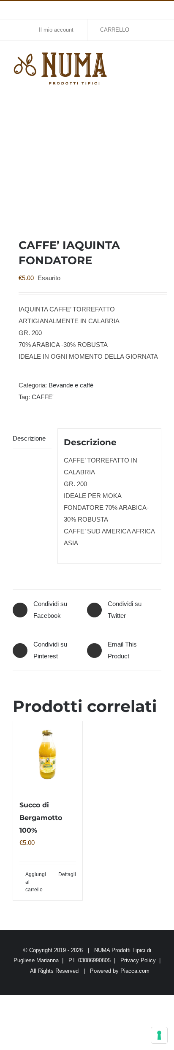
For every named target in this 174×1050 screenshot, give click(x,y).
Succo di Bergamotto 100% (40, 817)
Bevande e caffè (71, 385)
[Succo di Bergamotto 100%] (47, 755)
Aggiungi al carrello (35, 882)
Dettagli (67, 874)
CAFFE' (43, 397)
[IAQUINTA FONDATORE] (87, 166)
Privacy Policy (138, 960)
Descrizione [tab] (29, 438)
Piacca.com (135, 971)
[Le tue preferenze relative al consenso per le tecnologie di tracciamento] (159, 1035)
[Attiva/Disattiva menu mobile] (158, 58)
